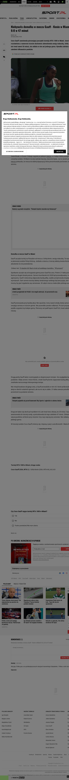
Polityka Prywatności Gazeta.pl (27, 148)
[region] (34, 133)
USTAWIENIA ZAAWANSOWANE (15, 151)
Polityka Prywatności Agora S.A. (45, 148)
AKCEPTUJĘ (60, 151)
